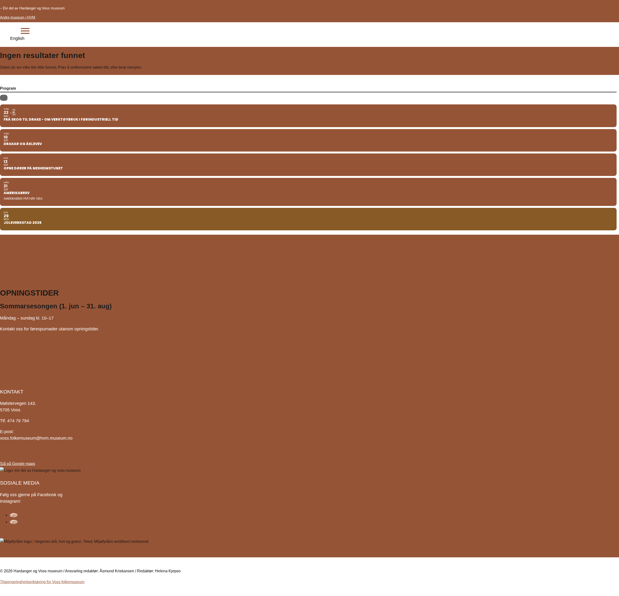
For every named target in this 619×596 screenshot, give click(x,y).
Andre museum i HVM (17, 17)
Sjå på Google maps (17, 464)
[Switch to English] (13, 38)
